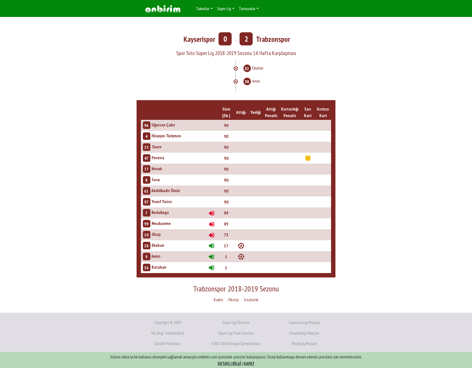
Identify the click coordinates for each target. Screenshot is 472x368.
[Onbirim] (163, 8)
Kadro (218, 299)
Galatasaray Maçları (304, 322)
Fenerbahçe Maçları (304, 333)
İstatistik (251, 299)
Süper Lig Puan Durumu (236, 333)
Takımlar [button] (203, 8)
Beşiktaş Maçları (304, 343)
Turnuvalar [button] (247, 8)
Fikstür (233, 299)
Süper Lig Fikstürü (235, 322)
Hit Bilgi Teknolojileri (167, 333)
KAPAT (249, 363)
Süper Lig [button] (224, 8)
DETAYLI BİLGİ (229, 363)
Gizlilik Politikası (168, 343)
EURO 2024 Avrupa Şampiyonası (235, 343)
